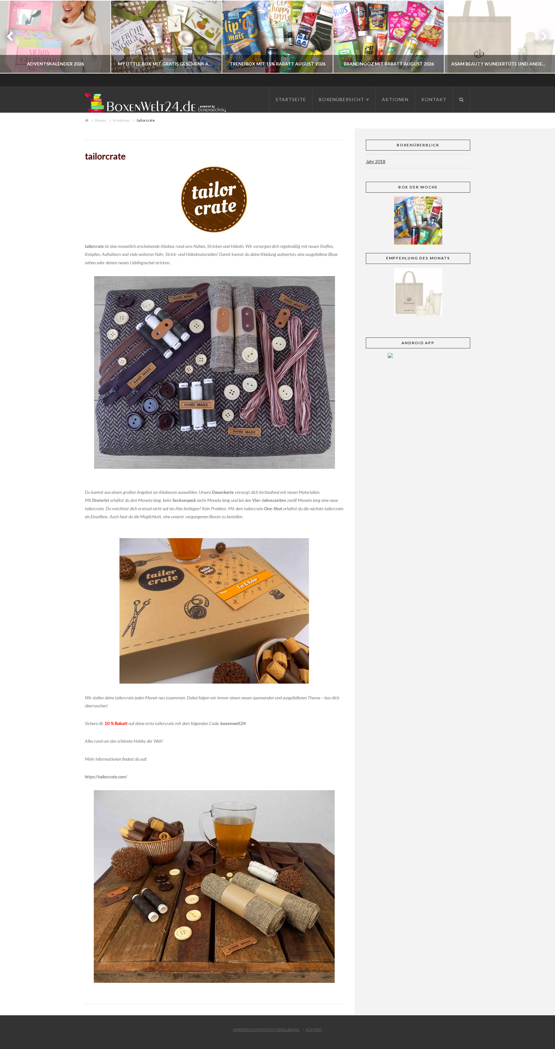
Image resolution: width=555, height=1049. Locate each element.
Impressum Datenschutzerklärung (266, 1029)
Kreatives (121, 120)
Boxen (100, 120)
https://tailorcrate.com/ (106, 776)
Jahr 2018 (375, 161)
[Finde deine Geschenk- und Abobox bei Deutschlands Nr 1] (157, 101)
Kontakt (314, 1029)
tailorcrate (94, 246)
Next (541, 37)
